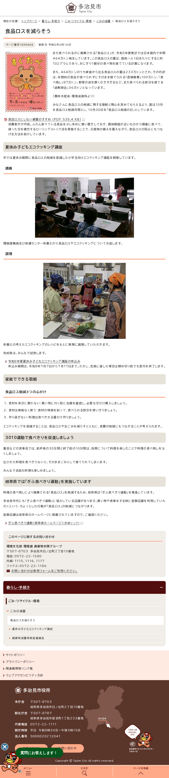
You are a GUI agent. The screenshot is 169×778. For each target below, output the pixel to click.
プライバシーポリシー (20, 661)
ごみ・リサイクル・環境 (78, 21)
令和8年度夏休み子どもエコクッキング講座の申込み (44, 361)
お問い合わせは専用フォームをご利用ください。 (44, 570)
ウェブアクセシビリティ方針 (24, 675)
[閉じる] (4, 747)
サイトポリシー (15, 654)
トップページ (29, 21)
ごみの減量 (103, 21)
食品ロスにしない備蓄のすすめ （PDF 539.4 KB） (44, 119)
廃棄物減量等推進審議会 (28, 638)
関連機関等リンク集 (19, 668)
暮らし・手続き (51, 21)
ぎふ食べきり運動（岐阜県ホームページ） (44, 523)
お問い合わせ (67, 748)
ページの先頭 (140, 768)
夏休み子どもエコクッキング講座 (32, 629)
